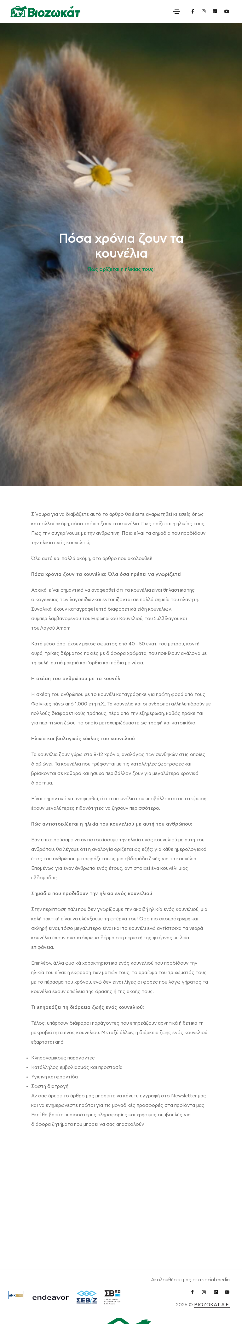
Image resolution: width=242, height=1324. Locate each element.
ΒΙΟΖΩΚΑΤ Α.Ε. (212, 1305)
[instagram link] (204, 11)
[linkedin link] (215, 11)
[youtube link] (227, 11)
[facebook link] (192, 11)
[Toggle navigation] (176, 11)
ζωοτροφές (171, 764)
